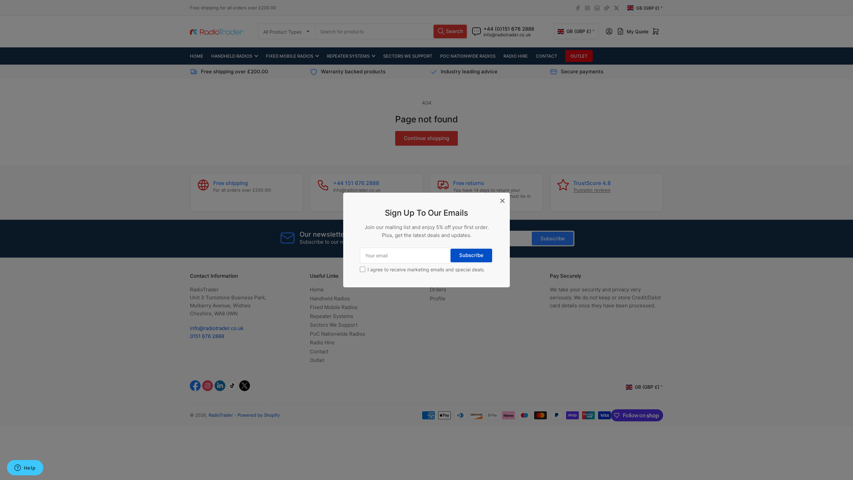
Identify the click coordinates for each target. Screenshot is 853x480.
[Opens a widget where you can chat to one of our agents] (25, 468)
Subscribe (471, 255)
